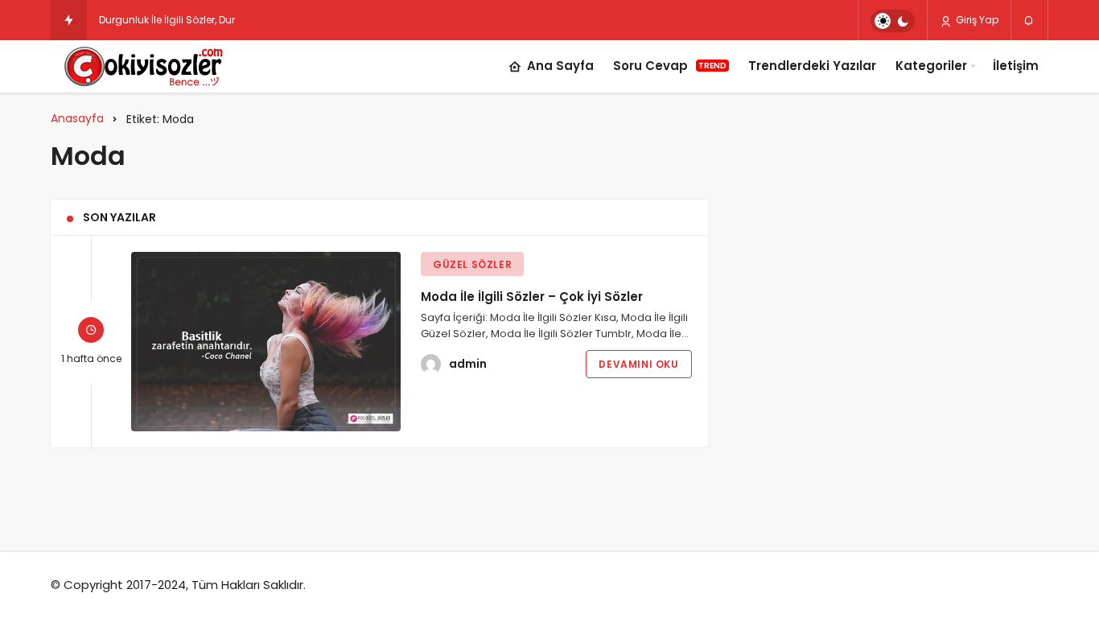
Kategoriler (931, 65)
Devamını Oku (638, 364)
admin (468, 364)
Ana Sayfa (560, 65)
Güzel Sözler (472, 264)
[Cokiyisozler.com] (154, 66)
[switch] (893, 21)
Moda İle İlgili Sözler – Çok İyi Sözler (532, 296)
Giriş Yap (975, 20)
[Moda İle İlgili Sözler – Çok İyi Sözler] (266, 341)
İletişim (1016, 65)
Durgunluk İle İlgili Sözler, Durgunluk (184, 20)
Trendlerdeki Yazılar (812, 65)
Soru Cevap (669, 65)
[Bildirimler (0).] (1029, 21)
